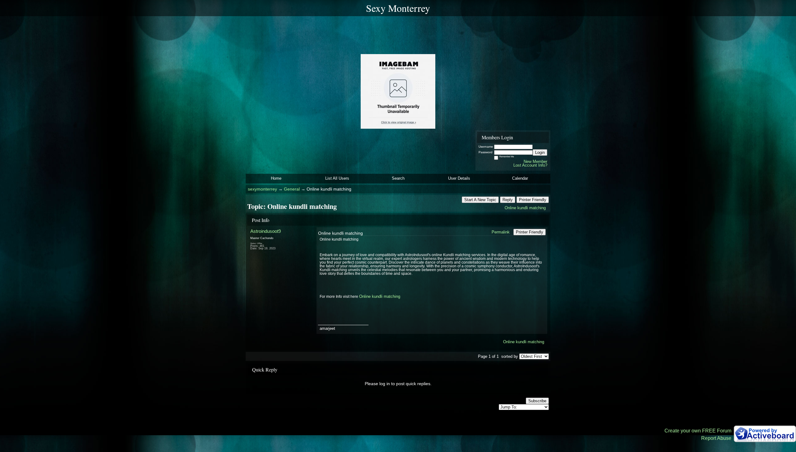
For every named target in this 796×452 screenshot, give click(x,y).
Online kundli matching (525, 207)
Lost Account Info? (530, 165)
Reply (507, 199)
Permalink (501, 232)
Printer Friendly (532, 199)
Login (540, 152)
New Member (535, 161)
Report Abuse (716, 438)
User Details (459, 178)
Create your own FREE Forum (697, 430)
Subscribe (537, 401)
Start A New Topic (480, 199)
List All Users (337, 178)
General (292, 189)
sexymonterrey (262, 189)
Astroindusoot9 (265, 231)
